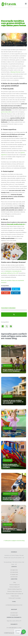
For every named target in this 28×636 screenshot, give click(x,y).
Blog (14, 582)
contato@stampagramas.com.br (14, 605)
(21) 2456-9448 (14, 572)
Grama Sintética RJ (15, 584)
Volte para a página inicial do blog (14, 540)
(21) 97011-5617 (14, 576)
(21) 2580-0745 (14, 570)
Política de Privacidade (15, 598)
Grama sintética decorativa (14, 591)
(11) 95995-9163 (14, 574)
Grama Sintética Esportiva (14, 589)
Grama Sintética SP (15, 586)
